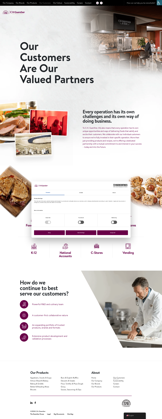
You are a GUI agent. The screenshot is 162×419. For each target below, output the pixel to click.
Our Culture (57, 3)
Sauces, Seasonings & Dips (71, 389)
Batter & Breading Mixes (39, 386)
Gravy (63, 386)
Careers (80, 3)
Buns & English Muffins (69, 377)
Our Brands (20, 3)
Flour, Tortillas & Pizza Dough (72, 383)
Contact (88, 3)
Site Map (70, 414)
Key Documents (59, 414)
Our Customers (45, 3)
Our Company (8, 3)
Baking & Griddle (36, 383)
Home (93, 377)
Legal (49, 414)
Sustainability (69, 3)
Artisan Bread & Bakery (39, 380)
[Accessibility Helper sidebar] (159, 2)
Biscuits (33, 389)
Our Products (32, 3)
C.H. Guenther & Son (16, 12)
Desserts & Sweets (68, 380)
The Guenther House (37, 414)
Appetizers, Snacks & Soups (41, 377)
